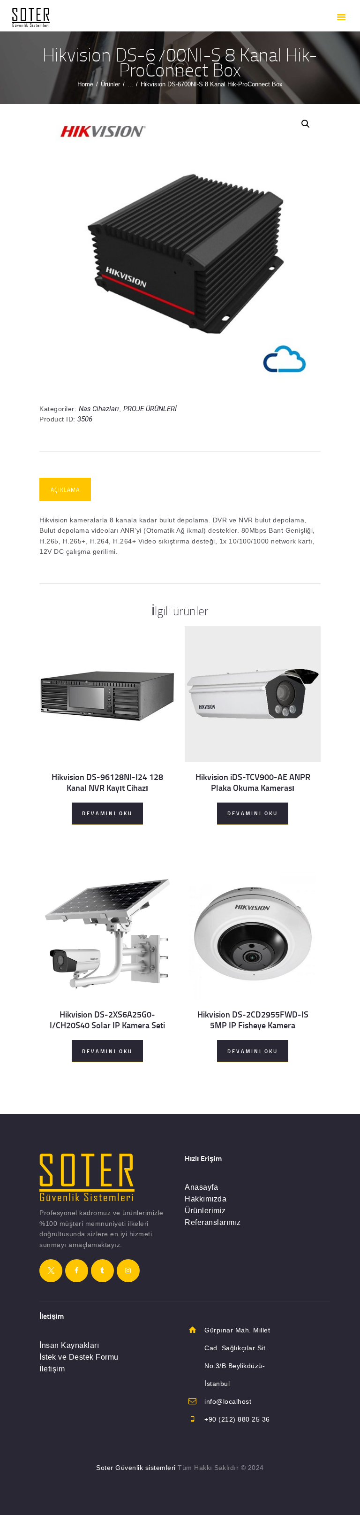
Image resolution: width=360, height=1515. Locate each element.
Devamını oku (107, 813)
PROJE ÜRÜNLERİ (150, 409)
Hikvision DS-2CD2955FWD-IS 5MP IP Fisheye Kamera (252, 1020)
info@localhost (227, 1401)
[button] (305, 123)
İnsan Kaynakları (69, 1345)
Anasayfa (201, 1187)
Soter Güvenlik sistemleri (136, 1467)
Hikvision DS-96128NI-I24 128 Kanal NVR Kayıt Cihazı (107, 782)
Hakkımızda (205, 1199)
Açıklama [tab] (65, 490)
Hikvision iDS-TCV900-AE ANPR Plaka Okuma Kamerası (252, 782)
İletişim (52, 1369)
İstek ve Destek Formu (79, 1357)
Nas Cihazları (99, 409)
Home (85, 84)
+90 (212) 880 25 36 (237, 1419)
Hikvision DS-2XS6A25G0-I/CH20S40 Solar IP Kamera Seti (107, 1020)
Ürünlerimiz (205, 1211)
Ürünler (110, 84)
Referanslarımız (213, 1222)
